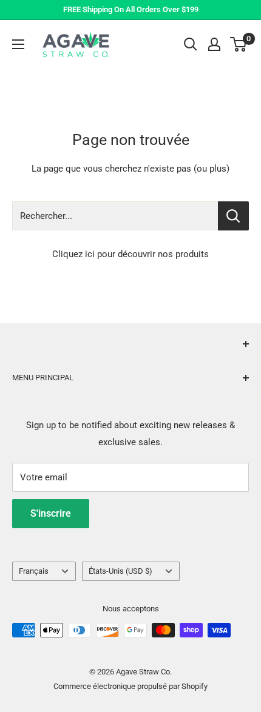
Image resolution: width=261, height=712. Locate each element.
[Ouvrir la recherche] (190, 44)
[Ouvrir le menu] (18, 44)
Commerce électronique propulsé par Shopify (130, 686)
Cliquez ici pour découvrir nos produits (130, 254)
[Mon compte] (214, 44)
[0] (238, 44)
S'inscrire (50, 513)
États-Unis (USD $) (120, 571)
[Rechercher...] (233, 215)
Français (34, 571)
